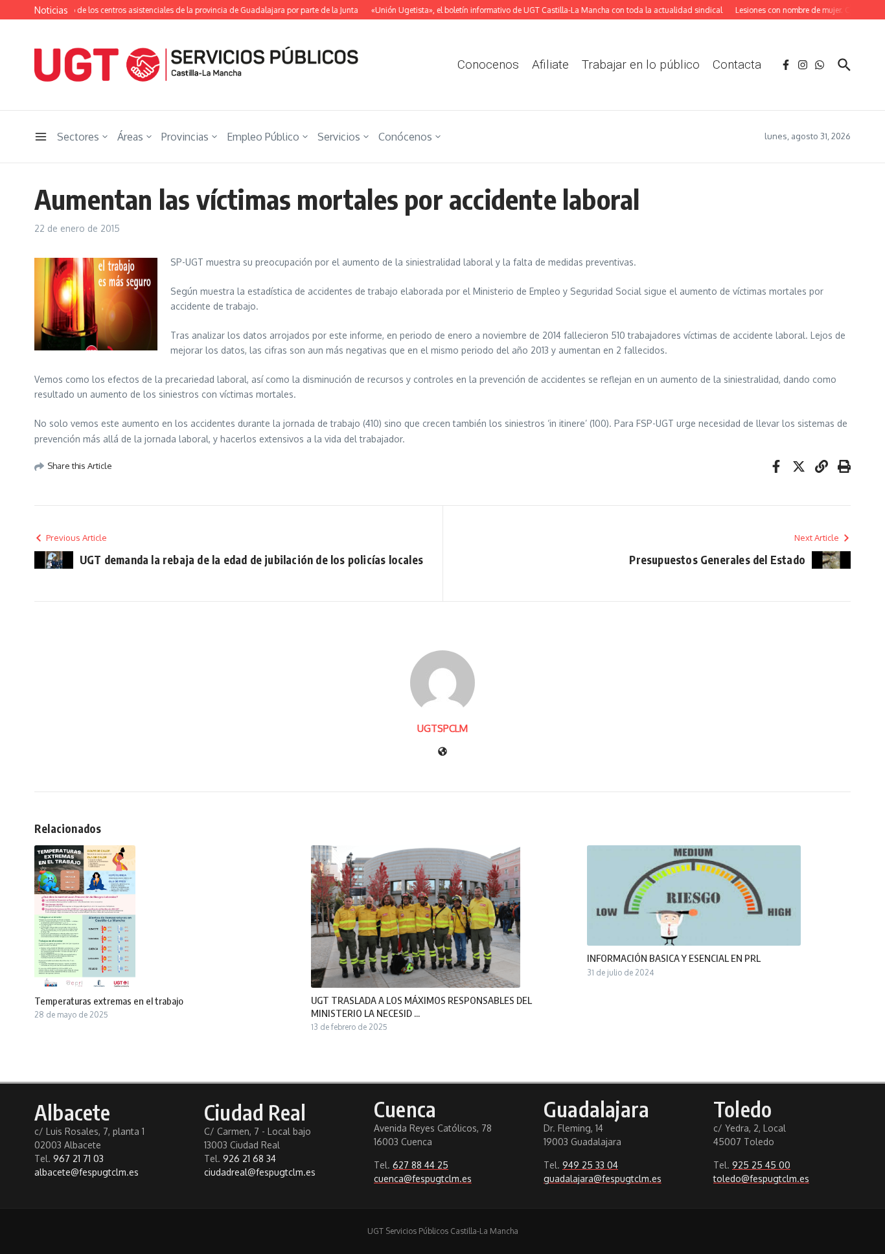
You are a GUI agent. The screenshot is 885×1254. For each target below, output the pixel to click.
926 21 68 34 (249, 1158)
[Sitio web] (442, 752)
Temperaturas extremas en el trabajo (108, 1001)
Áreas (130, 136)
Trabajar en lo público (641, 64)
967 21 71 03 (78, 1158)
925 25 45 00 (761, 1164)
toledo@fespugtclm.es (761, 1178)
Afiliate (550, 64)
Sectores (78, 136)
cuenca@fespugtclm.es (423, 1178)
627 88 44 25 (420, 1164)
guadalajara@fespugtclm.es (602, 1178)
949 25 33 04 (590, 1164)
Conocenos (488, 64)
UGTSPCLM (442, 728)
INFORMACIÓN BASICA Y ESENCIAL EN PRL (674, 958)
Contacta (737, 64)
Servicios (338, 136)
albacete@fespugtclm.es (86, 1172)
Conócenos (405, 136)
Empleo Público (263, 136)
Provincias (185, 136)
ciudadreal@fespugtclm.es (260, 1172)
